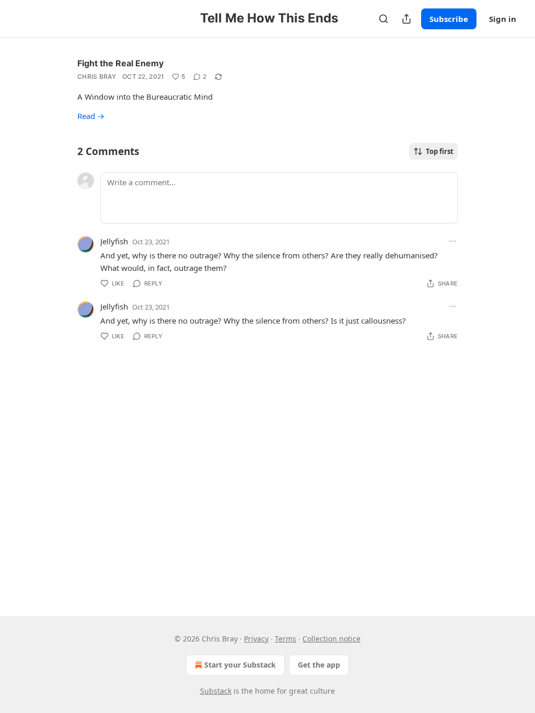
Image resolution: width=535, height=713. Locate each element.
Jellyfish (114, 241)
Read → (90, 116)
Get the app (319, 665)
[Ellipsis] (452, 241)
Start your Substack (240, 665)
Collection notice (331, 639)
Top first (439, 151)
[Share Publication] (406, 18)
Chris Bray (96, 76)
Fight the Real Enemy (120, 63)
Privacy (256, 639)
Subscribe (448, 19)
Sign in (502, 19)
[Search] (383, 18)
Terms (285, 639)
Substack (215, 691)
